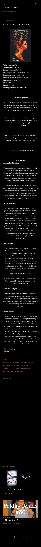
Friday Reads (10, 520)
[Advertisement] (20, 447)
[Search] (36, 3)
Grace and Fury (24, 365)
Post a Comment (13, 523)
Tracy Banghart (18, 371)
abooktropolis (26, 362)
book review (15, 365)
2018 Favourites (16, 362)
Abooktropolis (11, 7)
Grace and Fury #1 (8, 368)
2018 (9, 362)
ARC (31, 362)
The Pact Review (12, 489)
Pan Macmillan (8, 371)
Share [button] (5, 359)
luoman (26, 541)
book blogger (7, 365)
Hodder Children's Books (22, 368)
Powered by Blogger (22, 537)
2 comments (12, 493)
